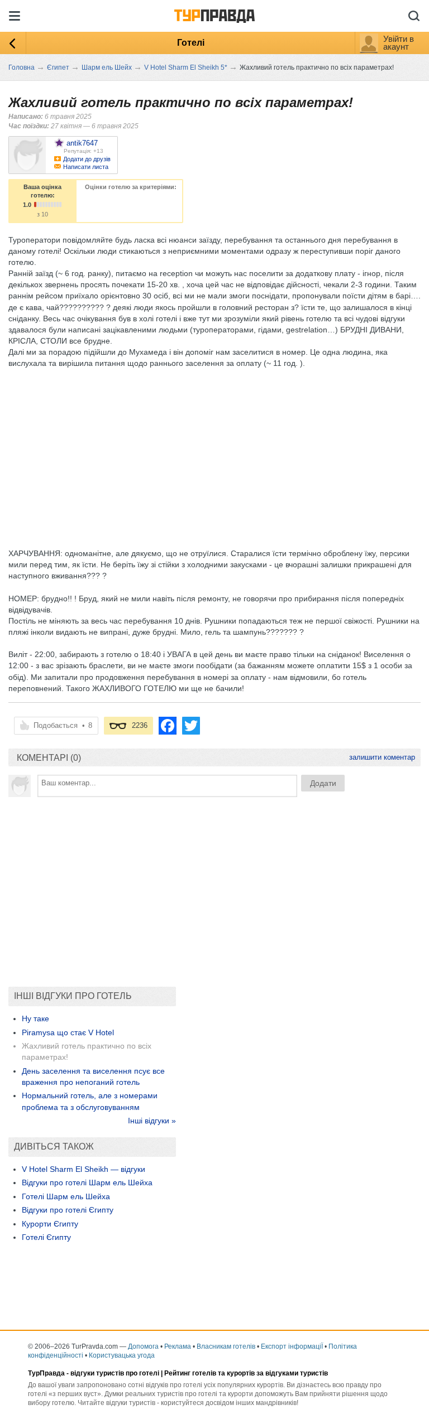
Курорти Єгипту (50, 1223)
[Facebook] (168, 726)
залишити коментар (382, 757)
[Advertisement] (211, 447)
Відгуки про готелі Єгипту (67, 1209)
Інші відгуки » (152, 1120)
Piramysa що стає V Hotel (68, 1032)
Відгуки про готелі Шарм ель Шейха (87, 1182)
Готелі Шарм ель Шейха (66, 1196)
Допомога (143, 1346)
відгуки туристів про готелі (114, 1373)
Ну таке (35, 1018)
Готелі (190, 42)
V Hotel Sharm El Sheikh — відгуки (83, 1169)
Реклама (177, 1346)
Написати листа (85, 166)
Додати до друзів (87, 159)
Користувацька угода (122, 1355)
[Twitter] (191, 726)
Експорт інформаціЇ (292, 1346)
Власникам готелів (226, 1346)
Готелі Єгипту (46, 1237)
